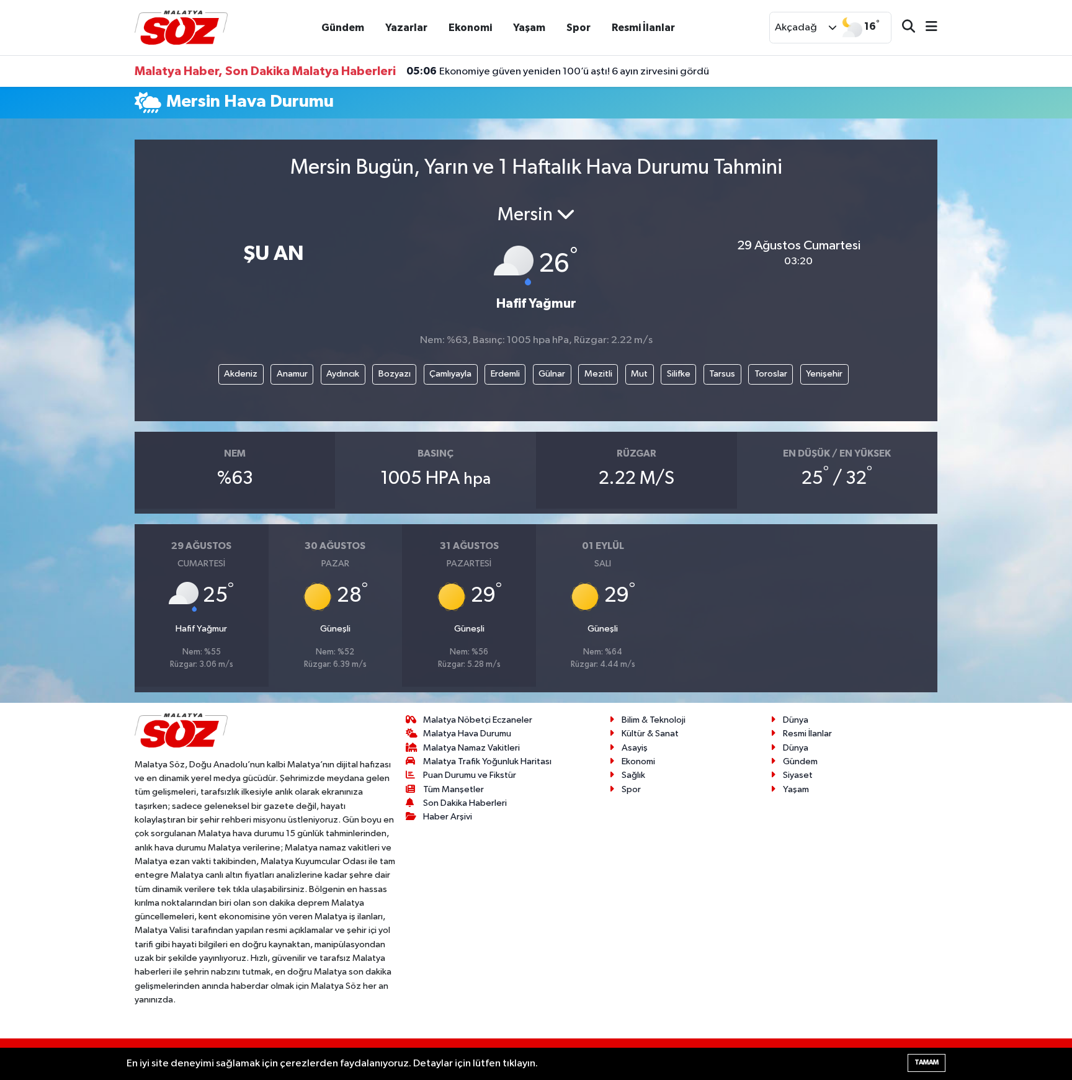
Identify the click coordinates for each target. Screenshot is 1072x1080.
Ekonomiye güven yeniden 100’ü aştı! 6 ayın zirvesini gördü (557, 71)
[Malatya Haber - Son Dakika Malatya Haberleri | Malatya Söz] (181, 27)
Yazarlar (406, 27)
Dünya (795, 720)
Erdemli (505, 373)
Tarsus (722, 373)
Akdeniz (240, 373)
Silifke (678, 373)
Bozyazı (394, 373)
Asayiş (635, 747)
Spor (578, 27)
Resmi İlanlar (643, 27)
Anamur (292, 373)
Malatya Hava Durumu (467, 733)
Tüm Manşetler (453, 789)
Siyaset (798, 775)
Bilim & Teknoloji (654, 720)
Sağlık (633, 775)
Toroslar (770, 373)
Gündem (342, 27)
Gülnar (551, 373)
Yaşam (529, 27)
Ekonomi (470, 27)
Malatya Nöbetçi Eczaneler (477, 720)
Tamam (926, 1062)
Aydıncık (342, 373)
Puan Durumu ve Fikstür (469, 775)
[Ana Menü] (926, 27)
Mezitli (598, 373)
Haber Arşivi (447, 816)
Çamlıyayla (450, 373)
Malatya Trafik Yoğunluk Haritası (487, 761)
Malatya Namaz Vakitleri (471, 747)
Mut (639, 373)
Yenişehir (824, 373)
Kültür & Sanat (650, 733)
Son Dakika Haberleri (465, 803)
